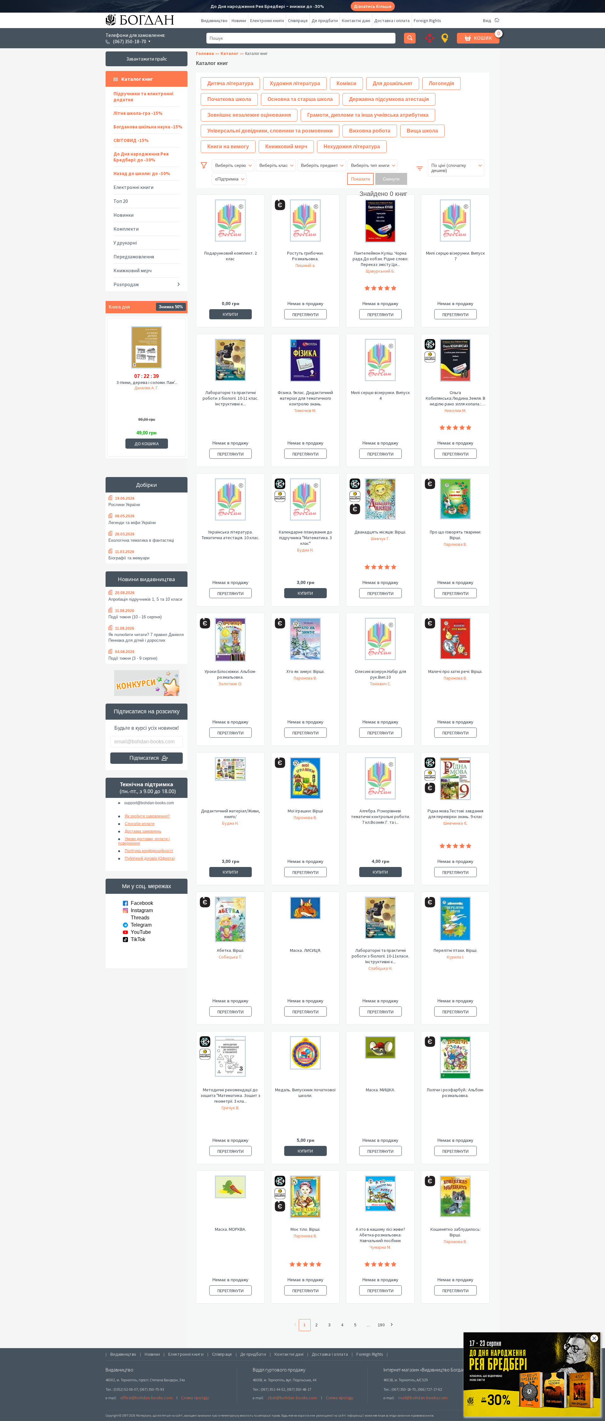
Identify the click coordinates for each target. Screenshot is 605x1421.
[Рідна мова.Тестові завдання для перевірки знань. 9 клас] (455, 782)
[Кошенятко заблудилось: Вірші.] (455, 1201)
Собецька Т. (230, 957)
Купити (230, 314)
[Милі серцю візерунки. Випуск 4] (380, 364)
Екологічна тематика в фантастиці (141, 540)
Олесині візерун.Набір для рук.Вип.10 (380, 674)
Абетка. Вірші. (230, 950)
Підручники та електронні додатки (143, 97)
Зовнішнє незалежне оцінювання (249, 115)
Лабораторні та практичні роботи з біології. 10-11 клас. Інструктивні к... (230, 398)
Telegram (141, 925)
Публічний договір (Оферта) (150, 858)
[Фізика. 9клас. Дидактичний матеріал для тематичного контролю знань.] (305, 364)
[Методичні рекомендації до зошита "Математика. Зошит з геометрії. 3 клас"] (230, 1061)
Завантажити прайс (146, 59)
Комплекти (126, 229)
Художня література (295, 83)
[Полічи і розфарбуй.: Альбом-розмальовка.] (455, 1061)
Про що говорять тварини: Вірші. (455, 534)
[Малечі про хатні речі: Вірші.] (455, 643)
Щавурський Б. (380, 271)
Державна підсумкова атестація (389, 99)
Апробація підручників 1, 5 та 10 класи (145, 599)
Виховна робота (369, 130)
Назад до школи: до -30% (141, 173)
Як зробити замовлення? (147, 816)
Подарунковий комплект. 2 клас (230, 256)
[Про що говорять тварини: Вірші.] (455, 503)
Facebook (142, 903)
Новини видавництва (146, 579)
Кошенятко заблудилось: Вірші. (455, 1232)
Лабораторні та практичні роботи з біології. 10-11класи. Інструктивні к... (380, 955)
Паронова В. (455, 544)
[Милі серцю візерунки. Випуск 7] (455, 224)
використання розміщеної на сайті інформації (329, 1415)
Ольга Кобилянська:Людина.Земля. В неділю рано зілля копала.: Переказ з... (455, 398)
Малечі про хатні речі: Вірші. (455, 671)
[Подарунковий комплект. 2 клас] (230, 224)
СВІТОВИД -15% (131, 140)
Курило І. (455, 957)
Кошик (483, 38)
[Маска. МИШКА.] (380, 1061)
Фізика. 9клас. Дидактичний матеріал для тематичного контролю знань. (305, 398)
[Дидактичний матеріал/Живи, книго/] (230, 782)
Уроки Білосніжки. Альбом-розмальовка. (230, 674)
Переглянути (305, 314)
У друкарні (125, 242)
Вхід (487, 20)
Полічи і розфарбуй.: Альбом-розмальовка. (455, 1092)
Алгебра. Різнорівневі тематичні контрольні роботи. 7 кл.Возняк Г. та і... (380, 816)
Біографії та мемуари (128, 558)
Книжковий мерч (132, 270)
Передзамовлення (133, 256)
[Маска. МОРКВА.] (230, 1201)
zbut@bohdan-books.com (292, 1397)
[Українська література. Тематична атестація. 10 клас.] (230, 503)
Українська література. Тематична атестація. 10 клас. (230, 534)
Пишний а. (305, 265)
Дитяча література (230, 83)
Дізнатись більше (372, 6)
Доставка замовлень (143, 831)
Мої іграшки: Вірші (305, 811)
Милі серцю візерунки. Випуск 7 (455, 256)
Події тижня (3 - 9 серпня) (132, 658)
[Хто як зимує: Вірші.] (305, 643)
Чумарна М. (380, 1247)
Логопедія (441, 83)
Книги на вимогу (228, 146)
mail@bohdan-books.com (422, 1397)
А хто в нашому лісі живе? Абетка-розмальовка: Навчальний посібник (380, 1234)
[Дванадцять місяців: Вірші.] (380, 503)
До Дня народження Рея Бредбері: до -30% (141, 157)
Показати (360, 178)
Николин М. (455, 410)
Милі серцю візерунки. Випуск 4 (380, 395)
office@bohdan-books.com (146, 1397)
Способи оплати (139, 824)
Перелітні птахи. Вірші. (455, 950)
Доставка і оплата (392, 20)
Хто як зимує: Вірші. (305, 671)
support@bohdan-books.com (149, 803)
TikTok (138, 939)
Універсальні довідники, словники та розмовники (270, 130)
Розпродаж (126, 284)
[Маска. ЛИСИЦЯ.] (305, 922)
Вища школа (422, 130)
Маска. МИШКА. (380, 1090)
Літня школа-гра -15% (138, 113)
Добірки (146, 484)
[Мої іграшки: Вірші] (305, 782)
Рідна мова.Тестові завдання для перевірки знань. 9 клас (455, 813)
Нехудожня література (352, 146)
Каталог (230, 53)
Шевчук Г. (380, 538)
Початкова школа (229, 99)
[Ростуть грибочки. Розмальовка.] (305, 224)
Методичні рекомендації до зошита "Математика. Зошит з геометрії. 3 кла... (230, 1095)
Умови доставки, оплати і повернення (144, 841)
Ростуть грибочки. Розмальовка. (305, 256)
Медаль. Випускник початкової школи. (305, 1092)
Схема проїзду (195, 1397)
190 (381, 1325)
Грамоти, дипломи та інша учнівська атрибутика (368, 115)
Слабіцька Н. (380, 968)
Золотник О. (230, 684)
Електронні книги (267, 20)
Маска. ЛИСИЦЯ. (305, 950)
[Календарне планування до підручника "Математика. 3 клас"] (305, 503)
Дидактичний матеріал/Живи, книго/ (230, 813)
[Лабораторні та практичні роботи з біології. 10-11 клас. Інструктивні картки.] (230, 364)
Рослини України (124, 504)
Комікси (346, 83)
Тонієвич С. (380, 684)
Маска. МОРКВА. (230, 1229)
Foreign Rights (427, 20)
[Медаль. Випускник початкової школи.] (305, 1061)
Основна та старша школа (300, 99)
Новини (239, 20)
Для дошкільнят (392, 83)
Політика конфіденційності (149, 851)
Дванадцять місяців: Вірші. (380, 532)
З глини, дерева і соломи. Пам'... (146, 382)
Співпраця (298, 20)
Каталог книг (137, 79)
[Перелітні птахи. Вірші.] (455, 922)
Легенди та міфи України (132, 522)
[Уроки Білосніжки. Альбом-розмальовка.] (230, 643)
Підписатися (144, 758)
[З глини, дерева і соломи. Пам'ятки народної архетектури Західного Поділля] (146, 348)
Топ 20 (120, 201)
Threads (140, 917)
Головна (205, 53)
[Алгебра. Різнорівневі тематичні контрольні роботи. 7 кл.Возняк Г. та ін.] (380, 782)
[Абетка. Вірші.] (230, 922)
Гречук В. (230, 1108)
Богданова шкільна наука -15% (147, 127)
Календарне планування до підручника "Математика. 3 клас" (305, 537)
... (368, 1325)
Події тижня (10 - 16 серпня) (135, 617)
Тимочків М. (305, 410)
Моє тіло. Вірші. (305, 1229)
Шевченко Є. (455, 823)
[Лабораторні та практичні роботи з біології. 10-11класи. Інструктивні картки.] (380, 922)
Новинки (123, 215)
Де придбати (325, 20)
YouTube (141, 932)
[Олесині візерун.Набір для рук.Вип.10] (380, 643)
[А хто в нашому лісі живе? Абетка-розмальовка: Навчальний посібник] (380, 1201)
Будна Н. (305, 550)
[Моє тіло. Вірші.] (305, 1201)
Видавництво (214, 20)
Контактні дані (356, 20)
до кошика (147, 443)
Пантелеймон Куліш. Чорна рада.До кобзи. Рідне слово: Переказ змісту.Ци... (380, 258)
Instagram (142, 910)
